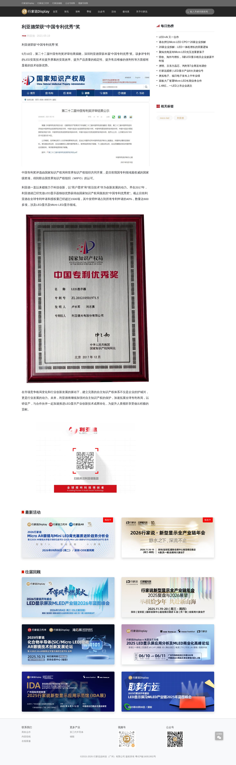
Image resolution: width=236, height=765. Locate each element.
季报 (89, 11)
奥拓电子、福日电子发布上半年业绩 (179, 75)
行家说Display (28, 3)
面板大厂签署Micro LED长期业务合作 (180, 80)
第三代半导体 (76, 732)
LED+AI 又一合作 (169, 37)
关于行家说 (141, 11)
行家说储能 (57, 3)
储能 (72, 736)
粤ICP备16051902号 (145, 756)
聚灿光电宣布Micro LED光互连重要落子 (181, 52)
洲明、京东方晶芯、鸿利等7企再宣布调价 (183, 65)
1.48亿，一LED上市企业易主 (175, 85)
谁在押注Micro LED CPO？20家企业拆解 (182, 42)
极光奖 (126, 11)
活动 (113, 11)
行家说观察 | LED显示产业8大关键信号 (181, 70)
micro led (164, 118)
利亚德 (180, 118)
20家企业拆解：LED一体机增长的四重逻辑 (183, 47)
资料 (77, 11)
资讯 (66, 11)
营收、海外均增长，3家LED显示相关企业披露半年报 (186, 59)
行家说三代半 (43, 3)
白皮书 (101, 11)
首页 (55, 11)
